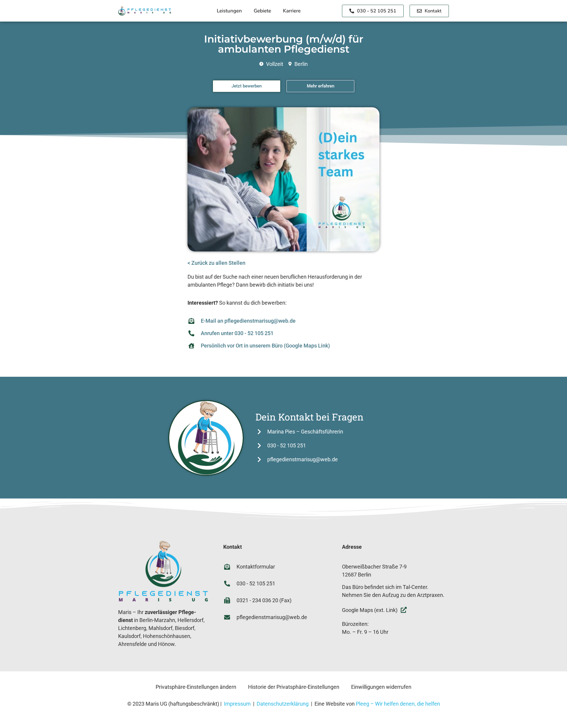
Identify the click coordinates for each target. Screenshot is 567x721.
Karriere (292, 10)
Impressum (237, 704)
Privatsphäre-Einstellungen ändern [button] (196, 687)
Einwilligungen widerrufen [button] (381, 687)
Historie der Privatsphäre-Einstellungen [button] (293, 687)
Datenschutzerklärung (283, 704)
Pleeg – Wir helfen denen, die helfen (398, 704)
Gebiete (262, 10)
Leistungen (229, 10)
